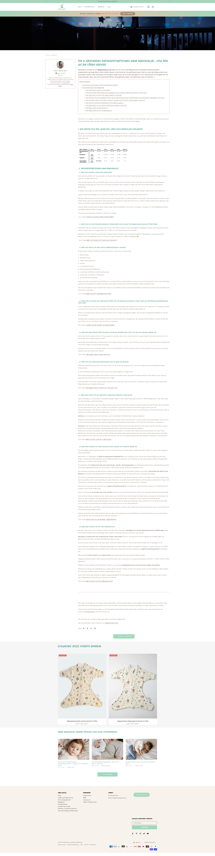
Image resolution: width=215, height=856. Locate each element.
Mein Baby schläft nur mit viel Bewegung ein (99, 110)
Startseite (47, 55)
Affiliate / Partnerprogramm (67, 808)
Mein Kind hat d (116, 92)
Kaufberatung (62, 804)
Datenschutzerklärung (73, 844)
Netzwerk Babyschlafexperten (68, 811)
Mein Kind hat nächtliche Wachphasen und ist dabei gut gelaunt (104, 103)
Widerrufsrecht (62, 844)
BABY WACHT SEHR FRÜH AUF (100, 354)
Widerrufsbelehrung (89, 802)
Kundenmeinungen (64, 806)
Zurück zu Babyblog (125, 636)
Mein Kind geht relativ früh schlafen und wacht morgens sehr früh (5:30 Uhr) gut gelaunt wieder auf (115, 100)
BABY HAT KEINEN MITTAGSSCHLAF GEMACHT (102, 240)
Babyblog (53, 55)
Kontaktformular (113, 795)
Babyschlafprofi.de (104, 70)
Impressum (87, 800)
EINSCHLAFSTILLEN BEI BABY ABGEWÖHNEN (101, 519)
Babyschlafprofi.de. (111, 623)
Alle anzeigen (107, 774)
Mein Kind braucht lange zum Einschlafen (98, 90)
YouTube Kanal (89, 611)
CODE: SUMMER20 (127, 13)
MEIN (88, 354)
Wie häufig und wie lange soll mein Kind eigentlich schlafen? (100, 85)
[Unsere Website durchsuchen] (148, 7)
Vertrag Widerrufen (141, 794)
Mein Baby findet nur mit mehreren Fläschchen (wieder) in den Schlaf (106, 105)
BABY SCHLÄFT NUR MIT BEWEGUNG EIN (99, 581)
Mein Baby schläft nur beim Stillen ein (97, 108)
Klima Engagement (64, 800)
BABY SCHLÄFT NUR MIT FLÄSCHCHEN (98, 439)
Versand (86, 844)
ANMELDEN (144, 827)
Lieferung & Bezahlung (65, 797)
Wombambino (65, 842)
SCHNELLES (90, 217)
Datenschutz (87, 795)
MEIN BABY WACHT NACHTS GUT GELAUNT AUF (101, 388)
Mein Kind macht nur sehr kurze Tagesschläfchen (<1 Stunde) (104, 95)
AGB (84, 797)
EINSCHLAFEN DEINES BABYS (104, 217)
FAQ (59, 795)
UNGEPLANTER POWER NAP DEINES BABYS (100, 325)
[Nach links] (46, 1)
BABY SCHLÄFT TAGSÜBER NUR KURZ (98, 294)
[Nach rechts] (169, 1)
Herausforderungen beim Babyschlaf (93, 87)
